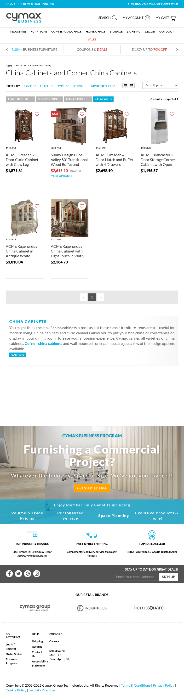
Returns (37, 646)
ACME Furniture (19, 99)
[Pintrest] (27, 573)
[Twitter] (18, 573)
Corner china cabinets (43, 343)
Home (9, 65)
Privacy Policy (163, 685)
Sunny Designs (48, 99)
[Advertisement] (96, 388)
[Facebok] (9, 573)
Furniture (21, 65)
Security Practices (42, 690)
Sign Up (168, 577)
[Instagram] (36, 573)
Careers (54, 641)
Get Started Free (92, 488)
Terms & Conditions (135, 685)
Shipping (37, 641)
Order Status (14, 654)
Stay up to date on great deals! (151, 569)
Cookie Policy (16, 690)
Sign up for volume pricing (30, 4)
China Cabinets (76, 99)
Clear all (102, 99)
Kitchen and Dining (40, 65)
